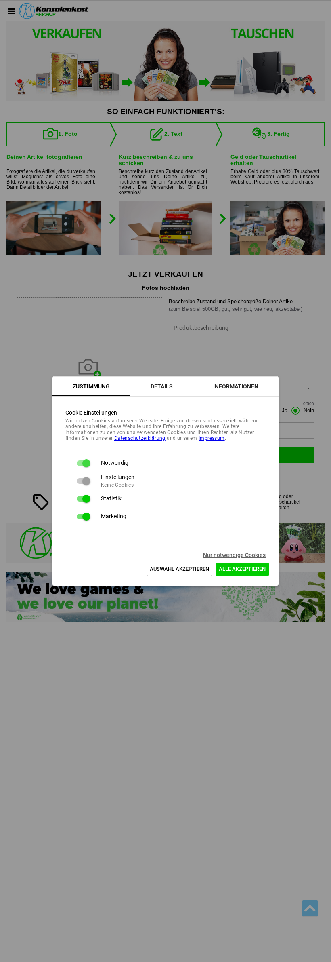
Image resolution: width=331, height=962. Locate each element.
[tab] (91, 386)
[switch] (83, 463)
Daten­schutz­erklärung (140, 438)
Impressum (212, 438)
